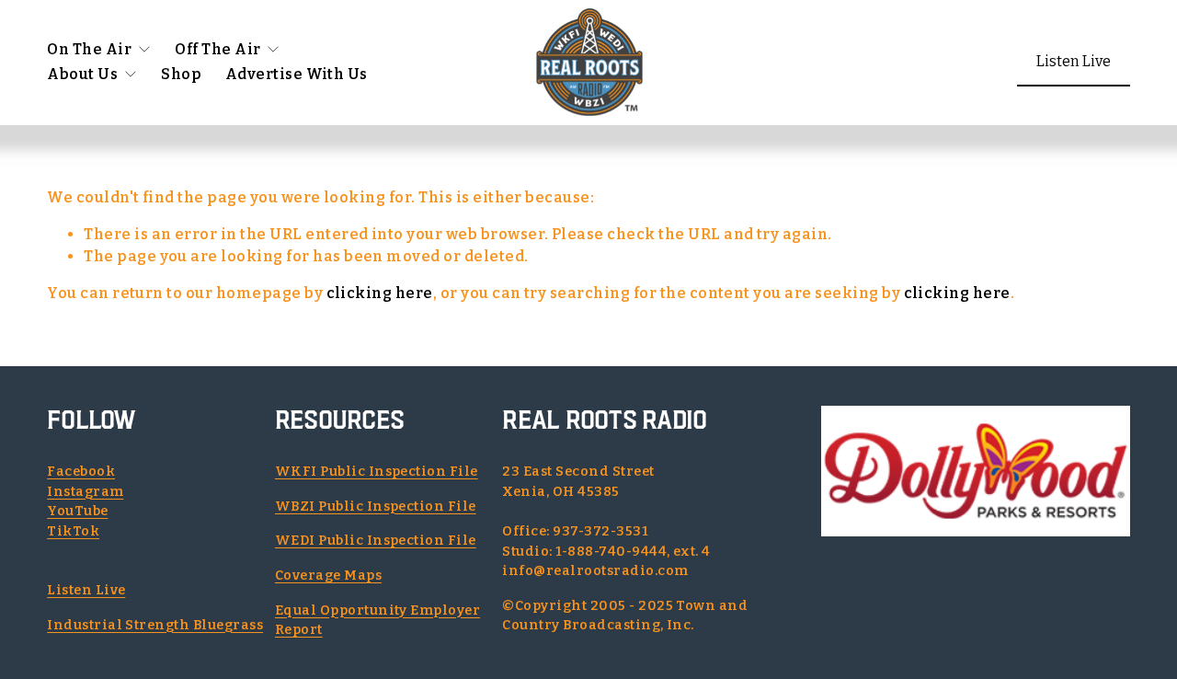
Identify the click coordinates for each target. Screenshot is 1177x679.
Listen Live (1073, 61)
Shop (181, 74)
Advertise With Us (296, 74)
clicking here (379, 293)
